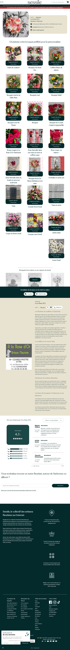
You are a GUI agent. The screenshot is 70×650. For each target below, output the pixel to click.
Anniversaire (24, 612)
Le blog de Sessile (11, 608)
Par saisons (24, 605)
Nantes (37, 610)
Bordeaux (37, 616)
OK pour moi (25, 643)
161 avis (38, 17)
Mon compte (52, 614)
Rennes (37, 620)
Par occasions (24, 603)
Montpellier (38, 612)
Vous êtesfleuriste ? (1, 2)
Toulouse (37, 606)
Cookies (51, 616)
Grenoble (37, 629)
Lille (36, 618)
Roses (22, 610)
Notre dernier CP (11, 614)
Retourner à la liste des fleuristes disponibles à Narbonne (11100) (18, 490)
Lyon (36, 604)
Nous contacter (53, 605)
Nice (36, 608)
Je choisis (16, 643)
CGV (50, 607)
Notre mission (10, 607)
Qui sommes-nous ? (12, 605)
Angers (37, 627)
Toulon (36, 621)
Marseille (37, 602)
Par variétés (24, 607)
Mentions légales (53, 609)
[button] (3, 647)
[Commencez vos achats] (68, 2)
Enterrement (24, 614)
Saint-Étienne (38, 623)
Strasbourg (38, 614)
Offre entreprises (11, 612)
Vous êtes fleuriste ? (12, 603)
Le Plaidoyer (10, 610)
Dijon (36, 625)
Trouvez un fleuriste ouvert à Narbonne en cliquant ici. (48, 7)
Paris (36, 601)
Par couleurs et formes (27, 608)
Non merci (6, 643)
